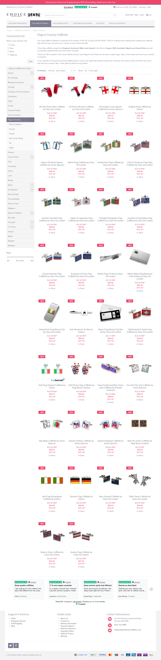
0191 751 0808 (120, 625)
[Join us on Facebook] (16, 645)
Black (12, 52)
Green (12, 45)
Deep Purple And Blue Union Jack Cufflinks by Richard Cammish (111, 387)
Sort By (51, 71)
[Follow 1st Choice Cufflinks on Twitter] (11, 645)
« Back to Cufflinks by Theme (19, 68)
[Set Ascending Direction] (75, 71)
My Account (129, 15)
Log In (142, 15)
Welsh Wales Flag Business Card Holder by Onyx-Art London (139, 276)
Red (11, 48)
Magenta (13, 55)
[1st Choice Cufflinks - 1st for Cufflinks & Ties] (24, 15)
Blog (136, 15)
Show (80, 71)
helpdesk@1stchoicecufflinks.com (127, 630)
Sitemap (64, 636)
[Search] (115, 15)
